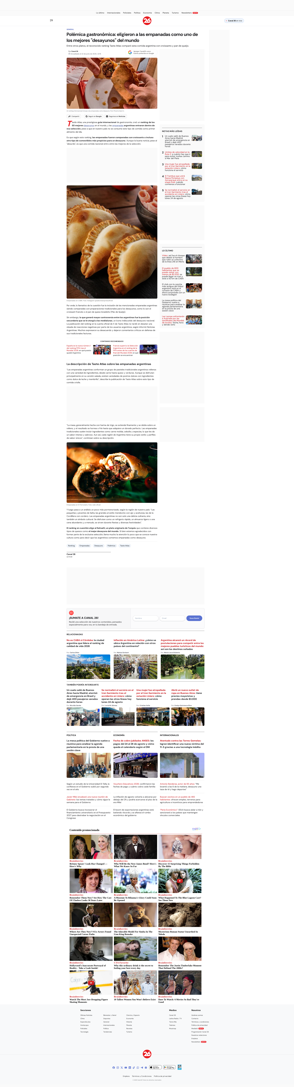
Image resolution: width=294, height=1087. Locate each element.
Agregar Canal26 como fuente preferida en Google (143, 52)
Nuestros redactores (199, 1035)
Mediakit (197, 1028)
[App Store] (155, 1067)
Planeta (129, 1025)
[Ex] (122, 1067)
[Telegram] (142, 1067)
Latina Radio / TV (175, 1018)
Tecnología (84, 1032)
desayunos (89, 125)
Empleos (194, 1038)
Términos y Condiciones (142, 1076)
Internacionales (169, 735)
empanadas (117, 125)
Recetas (129, 1028)
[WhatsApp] (138, 1067)
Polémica (111, 545)
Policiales (83, 1028)
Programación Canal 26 (200, 1032)
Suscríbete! (194, 618)
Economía (119, 735)
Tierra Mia (173, 1022)
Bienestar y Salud (109, 1015)
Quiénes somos (197, 1015)
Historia (129, 1022)
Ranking (71, 545)
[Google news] (146, 1067)
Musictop (172, 1028)
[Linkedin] (130, 1067)
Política (71, 735)
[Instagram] (118, 1067)
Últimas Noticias (86, 1015)
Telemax (172, 1025)
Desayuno (98, 545)
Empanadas (85, 545)
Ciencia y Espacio (133, 1015)
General (70, 29)
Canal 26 (74, 51)
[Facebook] (114, 1067)
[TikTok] (134, 1067)
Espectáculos (85, 1022)
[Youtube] (126, 1067)
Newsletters (198, 1042)
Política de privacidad (199, 1025)
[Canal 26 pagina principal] (147, 24)
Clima (82, 1018)
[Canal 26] (147, 1054)
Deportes (106, 1018)
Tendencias (107, 1032)
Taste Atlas (124, 545)
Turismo (129, 1032)
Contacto (194, 1018)
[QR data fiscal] (179, 1069)
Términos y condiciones (200, 1022)
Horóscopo (84, 1025)
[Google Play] (169, 1067)
